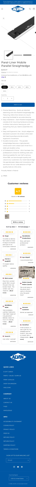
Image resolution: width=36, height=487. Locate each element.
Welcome (7, 387)
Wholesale (7, 410)
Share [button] (5, 176)
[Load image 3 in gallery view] (27, 55)
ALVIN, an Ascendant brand (20, 483)
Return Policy (8, 441)
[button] (2, 9)
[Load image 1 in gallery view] (8, 55)
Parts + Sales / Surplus (12, 375)
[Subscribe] (28, 460)
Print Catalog (8, 379)
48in (27, 87)
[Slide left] (2, 55)
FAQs (5, 406)
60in (5, 91)
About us (7, 398)
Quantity (4, 95)
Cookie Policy (8, 425)
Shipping (3, 72)
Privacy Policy (9, 429)
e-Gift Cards (8, 371)
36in (12, 87)
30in (4, 87)
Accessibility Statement (12, 421)
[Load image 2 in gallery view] (18, 55)
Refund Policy (9, 437)
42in (19, 87)
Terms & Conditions (10, 449)
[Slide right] (34, 55)
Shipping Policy (9, 445)
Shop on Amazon (9, 383)
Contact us (7, 402)
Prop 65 (6, 433)
